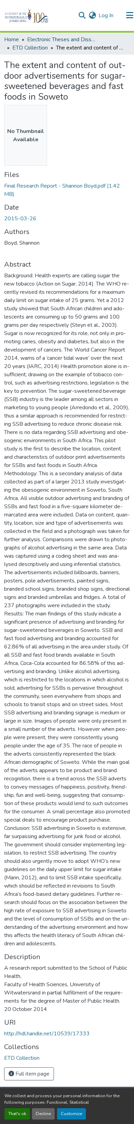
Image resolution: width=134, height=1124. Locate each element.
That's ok (17, 1114)
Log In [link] (106, 15)
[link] (67, 190)
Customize (71, 1114)
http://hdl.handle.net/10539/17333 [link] (47, 1033)
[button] (38, 15)
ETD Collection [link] (30, 48)
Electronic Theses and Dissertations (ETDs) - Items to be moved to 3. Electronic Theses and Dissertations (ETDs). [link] (61, 39)
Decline (43, 1114)
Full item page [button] (31, 1074)
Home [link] (11, 39)
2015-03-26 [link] (20, 218)
